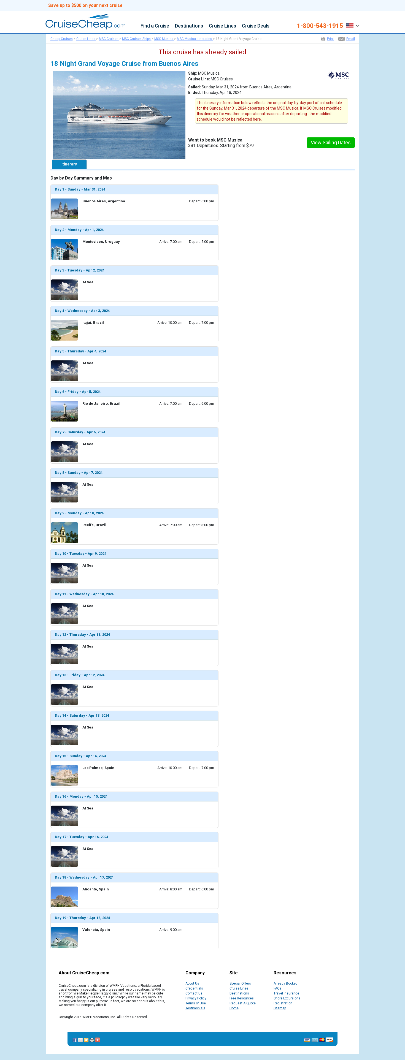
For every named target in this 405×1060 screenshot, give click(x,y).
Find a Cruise (155, 26)
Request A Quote (242, 1003)
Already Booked (286, 983)
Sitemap (280, 1008)
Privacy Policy (195, 998)
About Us (192, 983)
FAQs (278, 988)
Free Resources (241, 998)
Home (234, 1008)
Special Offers (240, 983)
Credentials (194, 988)
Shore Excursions (287, 998)
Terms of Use (195, 1003)
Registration (283, 1003)
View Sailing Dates (331, 142)
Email (350, 39)
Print (330, 39)
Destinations (189, 26)
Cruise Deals (255, 26)
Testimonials (195, 1008)
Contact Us (193, 993)
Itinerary (69, 164)
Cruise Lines (222, 26)
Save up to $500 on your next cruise (85, 5)
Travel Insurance (286, 993)
